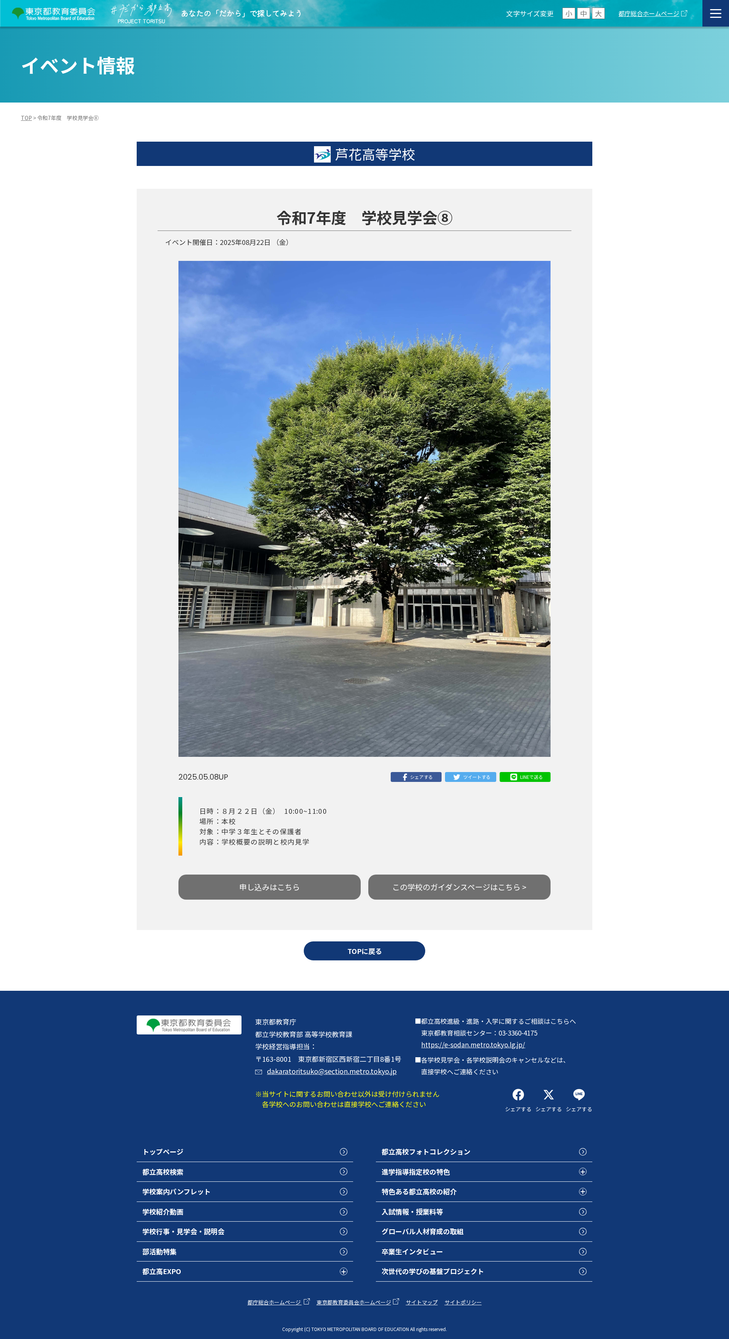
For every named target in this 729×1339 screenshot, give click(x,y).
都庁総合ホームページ (649, 13)
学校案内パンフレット (176, 1191)
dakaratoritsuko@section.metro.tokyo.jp (332, 1071)
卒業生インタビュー (412, 1251)
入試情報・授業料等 (412, 1211)
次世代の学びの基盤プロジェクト (433, 1271)
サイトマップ (422, 1302)
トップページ (162, 1151)
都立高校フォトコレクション (426, 1151)
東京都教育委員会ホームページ (354, 1302)
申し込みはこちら (269, 886)
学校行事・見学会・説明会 (183, 1231)
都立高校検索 (162, 1171)
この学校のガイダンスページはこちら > (459, 886)
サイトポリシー (463, 1302)
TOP (26, 118)
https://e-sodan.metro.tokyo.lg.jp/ (473, 1044)
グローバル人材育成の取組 (423, 1231)
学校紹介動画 (162, 1211)
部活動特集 (159, 1251)
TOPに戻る (364, 951)
